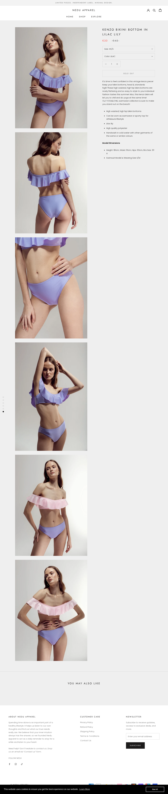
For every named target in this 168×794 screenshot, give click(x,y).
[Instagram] (16, 764)
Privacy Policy (86, 722)
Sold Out (128, 73)
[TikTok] (22, 764)
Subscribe (135, 745)
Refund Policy (86, 727)
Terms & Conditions (89, 736)
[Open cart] (160, 10)
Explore (96, 16)
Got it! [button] (155, 789)
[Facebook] (9, 764)
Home (70, 16)
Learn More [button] (84, 789)
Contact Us (85, 740)
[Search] (154, 10)
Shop (82, 16)
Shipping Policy (87, 731)
